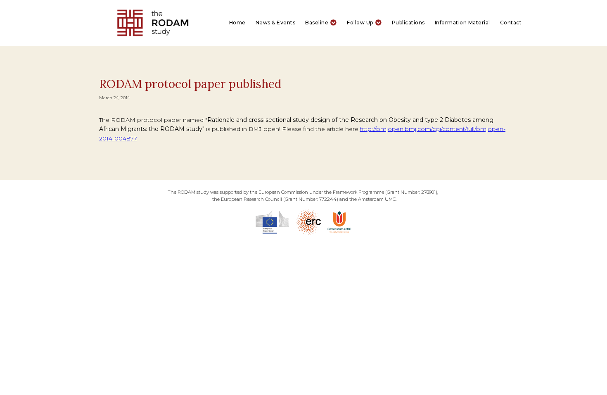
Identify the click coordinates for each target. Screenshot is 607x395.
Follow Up (360, 22)
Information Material (462, 22)
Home (237, 22)
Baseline (316, 22)
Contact (511, 22)
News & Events (276, 22)
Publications (408, 22)
